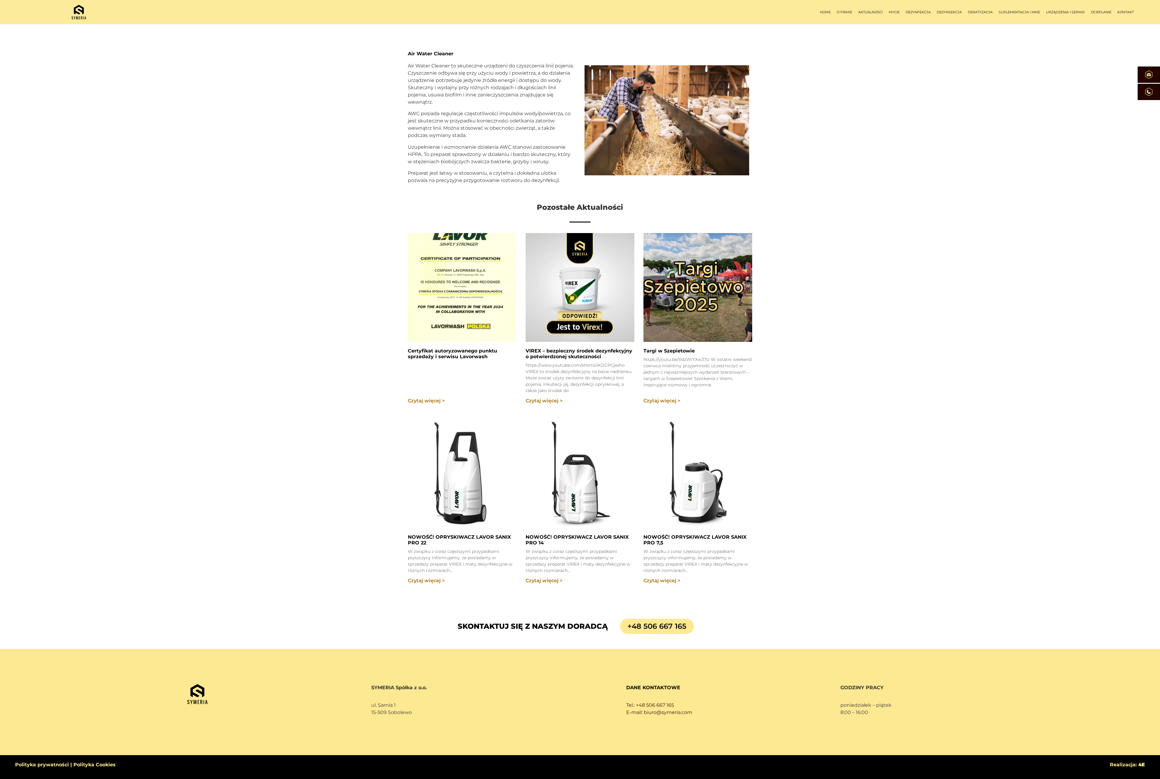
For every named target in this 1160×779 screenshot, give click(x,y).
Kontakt (1125, 12)
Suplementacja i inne (1019, 12)
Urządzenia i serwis (1065, 12)
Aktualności (870, 12)
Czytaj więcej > (426, 401)
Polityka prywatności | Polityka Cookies (65, 765)
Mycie (894, 12)
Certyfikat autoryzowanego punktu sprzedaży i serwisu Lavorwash (452, 353)
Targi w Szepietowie (669, 351)
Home (825, 12)
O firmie (844, 12)
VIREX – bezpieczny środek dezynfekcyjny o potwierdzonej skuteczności (579, 353)
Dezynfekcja (918, 12)
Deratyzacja (980, 12)
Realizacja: (1127, 765)
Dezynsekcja (949, 12)
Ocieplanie (1101, 12)
